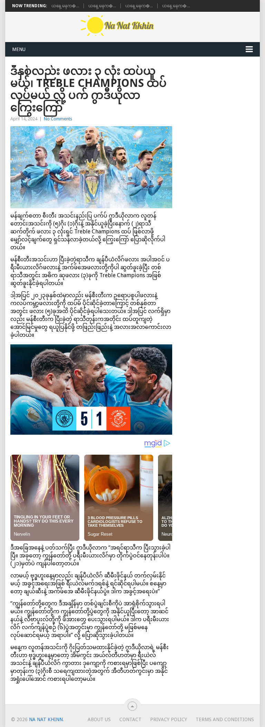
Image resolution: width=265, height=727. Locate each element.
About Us (99, 719)
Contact (130, 719)
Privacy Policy (168, 719)
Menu (19, 49)
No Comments (58, 118)
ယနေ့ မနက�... (65, 5)
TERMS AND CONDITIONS (225, 719)
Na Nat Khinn (46, 719)
